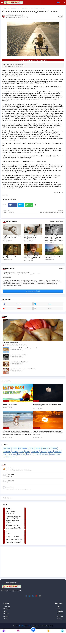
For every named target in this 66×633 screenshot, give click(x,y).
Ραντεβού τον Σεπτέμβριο (10, 404)
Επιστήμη (7, 608)
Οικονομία (7, 606)
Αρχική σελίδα (5, 8)
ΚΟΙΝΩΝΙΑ (43, 451)
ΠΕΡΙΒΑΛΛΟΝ (21, 454)
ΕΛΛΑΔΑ (55, 448)
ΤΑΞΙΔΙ (58, 454)
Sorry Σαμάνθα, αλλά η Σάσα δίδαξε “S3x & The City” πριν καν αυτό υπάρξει (32, 257)
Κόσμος (6, 616)
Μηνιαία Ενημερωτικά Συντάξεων (12, 521)
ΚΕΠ (7, 531)
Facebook (13, 205)
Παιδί (58, 606)
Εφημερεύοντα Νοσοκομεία (14, 539)
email (49, 308)
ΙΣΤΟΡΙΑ (27, 451)
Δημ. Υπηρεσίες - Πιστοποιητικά (11, 512)
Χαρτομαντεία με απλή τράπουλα (19, 361)
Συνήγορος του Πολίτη (12, 536)
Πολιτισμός (60, 613)
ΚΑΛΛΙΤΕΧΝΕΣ (35, 451)
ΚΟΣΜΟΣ (50, 451)
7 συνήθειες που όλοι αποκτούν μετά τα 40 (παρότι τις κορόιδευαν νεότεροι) (33, 237)
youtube (19, 308)
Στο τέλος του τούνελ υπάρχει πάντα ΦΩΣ (53, 256)
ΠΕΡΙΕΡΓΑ (29, 454)
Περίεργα (6, 618)
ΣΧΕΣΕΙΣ (52, 454)
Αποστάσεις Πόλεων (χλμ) (13, 528)
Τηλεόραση (60, 616)
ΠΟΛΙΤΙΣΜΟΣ (45, 454)
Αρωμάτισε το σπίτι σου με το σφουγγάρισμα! (22, 368)
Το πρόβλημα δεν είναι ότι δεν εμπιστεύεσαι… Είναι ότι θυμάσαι (11, 237)
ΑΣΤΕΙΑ (31, 448)
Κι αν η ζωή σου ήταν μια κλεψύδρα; (10, 256)
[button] (64, 2)
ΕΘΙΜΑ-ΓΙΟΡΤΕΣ (46, 448)
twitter (49, 304)
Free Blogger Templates (25, 625)
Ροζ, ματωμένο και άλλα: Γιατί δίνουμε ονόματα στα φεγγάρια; (47, 405)
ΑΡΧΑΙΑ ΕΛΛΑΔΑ (23, 448)
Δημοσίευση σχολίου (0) (33, 291)
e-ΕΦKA (8, 533)
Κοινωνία (6, 613)
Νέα (5, 611)
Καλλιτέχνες (60, 618)
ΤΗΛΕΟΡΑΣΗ (7, 457)
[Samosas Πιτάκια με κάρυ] (33, 330)
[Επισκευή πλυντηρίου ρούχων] (6, 357)
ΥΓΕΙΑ (13, 457)
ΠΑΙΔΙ (5, 454)
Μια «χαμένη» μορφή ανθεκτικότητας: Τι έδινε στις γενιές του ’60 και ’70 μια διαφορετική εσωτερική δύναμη (54, 238)
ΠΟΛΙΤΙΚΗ (37, 454)
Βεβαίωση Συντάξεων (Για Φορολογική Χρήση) (13, 517)
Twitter (21, 205)
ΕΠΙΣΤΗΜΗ (15, 451)
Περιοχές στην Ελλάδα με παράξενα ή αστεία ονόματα (24, 347)
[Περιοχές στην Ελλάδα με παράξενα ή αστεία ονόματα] (6, 350)
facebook (18, 304)
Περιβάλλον (60, 611)
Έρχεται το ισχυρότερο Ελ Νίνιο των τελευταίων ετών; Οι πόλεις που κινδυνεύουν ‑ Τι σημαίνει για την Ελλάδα (48, 432)
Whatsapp (29, 205)
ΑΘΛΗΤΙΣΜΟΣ (7, 448)
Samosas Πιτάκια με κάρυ (11, 342)
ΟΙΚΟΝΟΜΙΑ (58, 451)
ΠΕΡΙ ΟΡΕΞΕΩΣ (12, 454)
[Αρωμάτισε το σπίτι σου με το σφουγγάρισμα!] (6, 371)
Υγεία (58, 608)
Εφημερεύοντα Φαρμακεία (13, 542)
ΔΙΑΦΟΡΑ (38, 448)
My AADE (9, 509)
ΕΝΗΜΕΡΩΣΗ (7, 451)
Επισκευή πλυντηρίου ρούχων (18, 354)
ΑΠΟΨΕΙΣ (13, 8)
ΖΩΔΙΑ (21, 451)
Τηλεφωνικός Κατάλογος (13, 525)
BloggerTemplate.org (47, 625)
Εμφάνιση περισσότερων (56, 221)
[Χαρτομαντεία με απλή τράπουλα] (6, 364)
